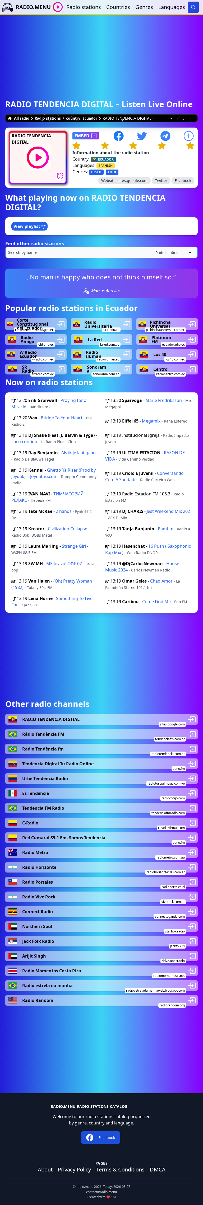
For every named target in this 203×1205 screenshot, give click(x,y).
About (45, 1169)
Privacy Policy (74, 1169)
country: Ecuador (81, 118)
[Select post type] (172, 252)
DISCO (96, 172)
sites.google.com (132, 180)
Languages (171, 7)
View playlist (27, 226)
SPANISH (106, 165)
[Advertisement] (101, 52)
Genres (144, 7)
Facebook (183, 180)
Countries (118, 7)
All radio (21, 118)
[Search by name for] (101, 252)
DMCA (157, 1169)
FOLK (112, 172)
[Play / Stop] (58, 7)
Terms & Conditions (120, 1169)
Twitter (161, 180)
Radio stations (83, 7)
